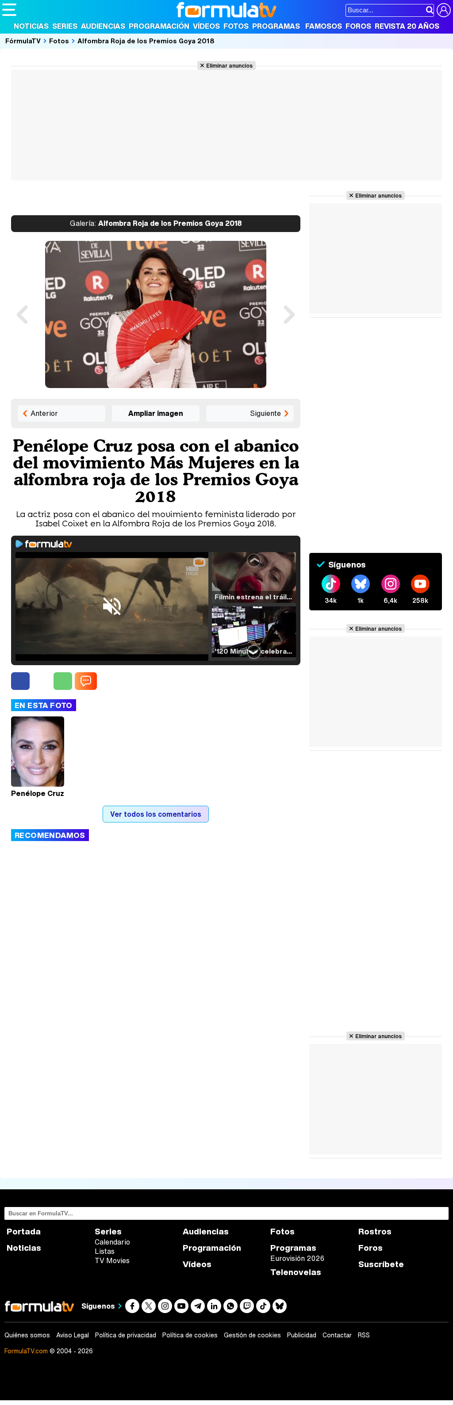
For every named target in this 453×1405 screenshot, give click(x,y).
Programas (276, 26)
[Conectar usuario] (444, 10)
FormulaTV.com (26, 1351)
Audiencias (103, 26)
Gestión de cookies (252, 1335)
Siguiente (265, 413)
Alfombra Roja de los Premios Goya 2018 (146, 41)
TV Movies (112, 1260)
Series (64, 26)
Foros (358, 26)
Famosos (323, 26)
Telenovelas (295, 1272)
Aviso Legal (72, 1335)
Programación (159, 26)
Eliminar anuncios (229, 65)
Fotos (236, 26)
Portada (24, 1231)
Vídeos (206, 26)
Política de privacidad (125, 1335)
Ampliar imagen (155, 413)
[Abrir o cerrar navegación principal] (9, 10)
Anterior (44, 413)
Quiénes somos (27, 1335)
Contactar (337, 1335)
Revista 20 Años (407, 26)
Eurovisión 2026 (297, 1258)
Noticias (31, 26)
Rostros (375, 1231)
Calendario (112, 1242)
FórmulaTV (23, 41)
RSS (364, 1335)
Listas (105, 1251)
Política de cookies (190, 1335)
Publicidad (301, 1335)
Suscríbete (381, 1264)
